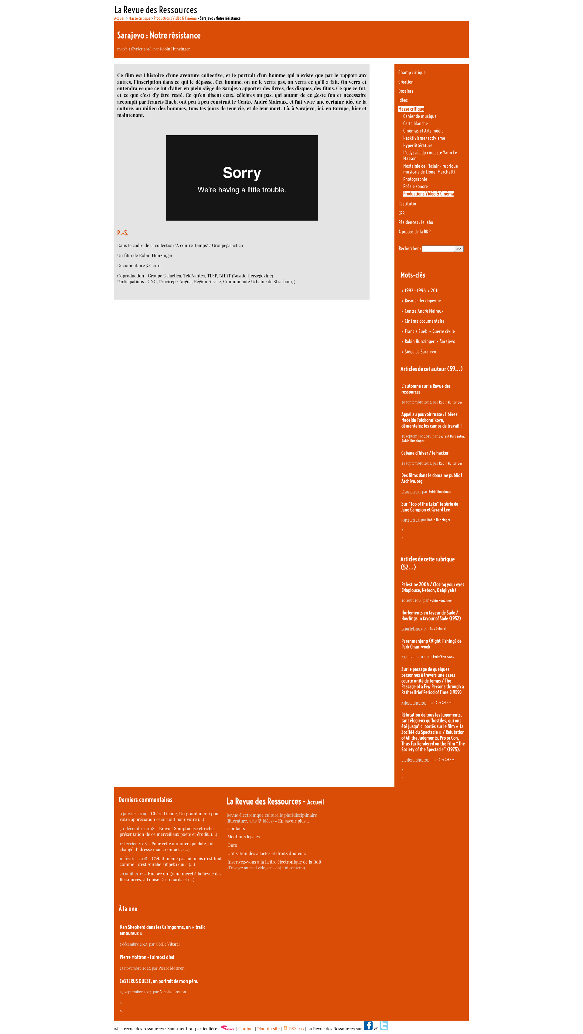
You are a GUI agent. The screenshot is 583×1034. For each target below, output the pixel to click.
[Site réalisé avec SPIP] (227, 1029)
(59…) (455, 369)
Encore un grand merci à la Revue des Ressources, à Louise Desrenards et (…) (170, 876)
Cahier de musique (420, 116)
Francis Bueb (416, 331)
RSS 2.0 (296, 1029)
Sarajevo (447, 341)
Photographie (415, 179)
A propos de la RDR (414, 232)
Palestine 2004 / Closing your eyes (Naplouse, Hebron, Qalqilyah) (432, 587)
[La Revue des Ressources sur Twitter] (384, 1029)
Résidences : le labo (415, 222)
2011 (435, 291)
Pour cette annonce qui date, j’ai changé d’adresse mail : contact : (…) (166, 846)
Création (406, 82)
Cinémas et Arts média (423, 131)
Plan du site (268, 1029)
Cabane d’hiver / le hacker (424, 453)
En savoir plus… (293, 821)
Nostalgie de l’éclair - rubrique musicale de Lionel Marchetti (430, 169)
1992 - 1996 (415, 291)
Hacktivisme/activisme (424, 138)
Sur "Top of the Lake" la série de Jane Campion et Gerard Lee (429, 507)
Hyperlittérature (417, 145)
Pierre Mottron (172, 967)
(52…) (408, 567)
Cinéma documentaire (425, 321)
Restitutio (407, 204)
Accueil (119, 18)
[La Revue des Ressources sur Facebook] (368, 1029)
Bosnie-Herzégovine (423, 301)
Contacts (236, 828)
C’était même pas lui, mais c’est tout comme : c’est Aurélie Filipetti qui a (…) (171, 861)
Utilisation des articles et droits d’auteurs (266, 853)
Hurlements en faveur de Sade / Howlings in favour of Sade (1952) (431, 615)
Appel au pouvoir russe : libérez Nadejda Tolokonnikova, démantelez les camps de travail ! (431, 420)
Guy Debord (438, 628)
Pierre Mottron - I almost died (147, 957)
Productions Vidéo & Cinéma (175, 18)
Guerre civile (443, 331)
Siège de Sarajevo (420, 352)
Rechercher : (410, 248)
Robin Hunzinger (175, 48)
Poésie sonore (415, 186)
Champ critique (412, 72)
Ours (232, 845)
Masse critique (139, 18)
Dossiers (405, 91)
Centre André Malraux (424, 311)
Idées (403, 100)
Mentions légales (243, 837)
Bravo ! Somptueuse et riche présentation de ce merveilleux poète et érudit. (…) (168, 831)
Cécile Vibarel (168, 943)
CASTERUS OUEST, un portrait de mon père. (159, 981)
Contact (246, 1029)
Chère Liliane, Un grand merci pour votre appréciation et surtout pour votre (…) (170, 816)
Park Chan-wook (443, 656)
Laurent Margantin (451, 436)
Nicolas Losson (173, 991)
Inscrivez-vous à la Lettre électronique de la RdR (274, 862)
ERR (401, 213)
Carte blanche (415, 123)
